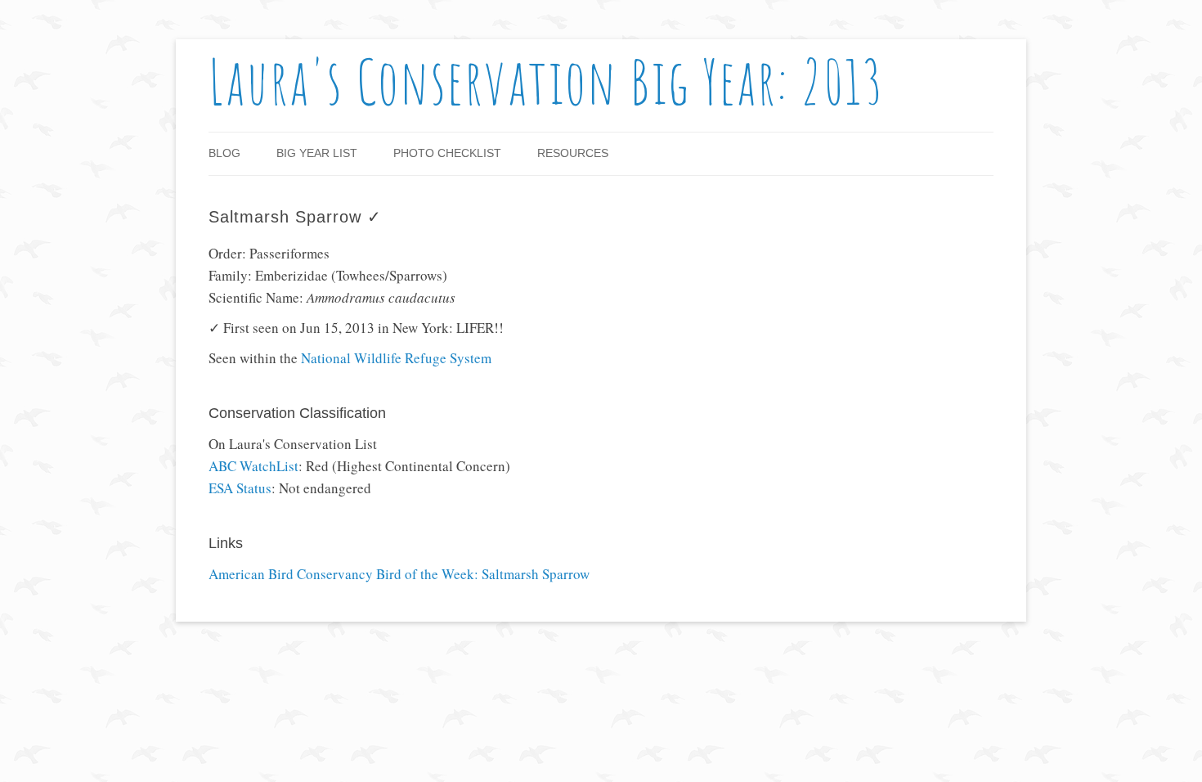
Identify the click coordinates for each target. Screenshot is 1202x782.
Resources (572, 153)
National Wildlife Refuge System (396, 357)
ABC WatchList (253, 465)
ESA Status (240, 488)
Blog (224, 153)
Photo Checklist (447, 153)
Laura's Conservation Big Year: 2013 (547, 81)
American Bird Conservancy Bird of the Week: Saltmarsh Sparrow (399, 575)
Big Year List (316, 153)
